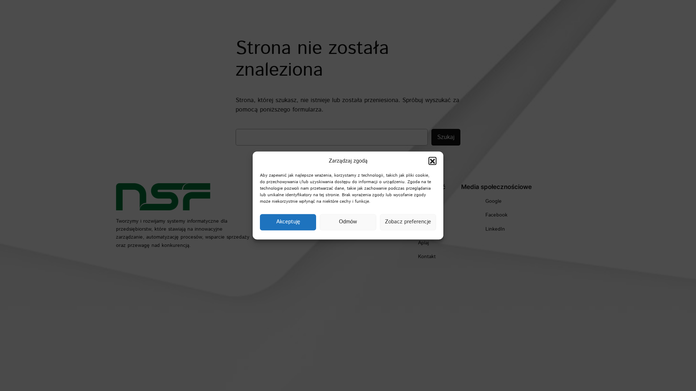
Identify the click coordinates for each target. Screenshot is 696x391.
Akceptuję (288, 222)
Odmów (348, 222)
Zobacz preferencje (408, 222)
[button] (432, 161)
